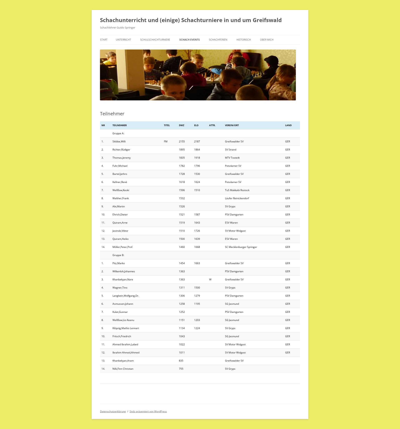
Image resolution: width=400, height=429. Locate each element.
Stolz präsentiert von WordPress (148, 411)
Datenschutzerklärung (113, 411)
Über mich (267, 39)
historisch (243, 39)
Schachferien (218, 39)
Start (104, 39)
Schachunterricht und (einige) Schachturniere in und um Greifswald (191, 20)
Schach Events (189, 39)
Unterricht (123, 39)
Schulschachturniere (155, 39)
